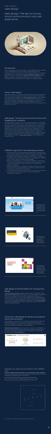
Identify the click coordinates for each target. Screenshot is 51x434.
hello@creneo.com (28, 379)
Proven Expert (19, 332)
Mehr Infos (40, 335)
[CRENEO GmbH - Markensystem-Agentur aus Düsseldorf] (49, 2)
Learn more (41, 210)
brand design (41, 300)
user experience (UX (29, 97)
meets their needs (25, 135)
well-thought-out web (12, 293)
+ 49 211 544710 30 (12, 379)
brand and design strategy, (31, 74)
